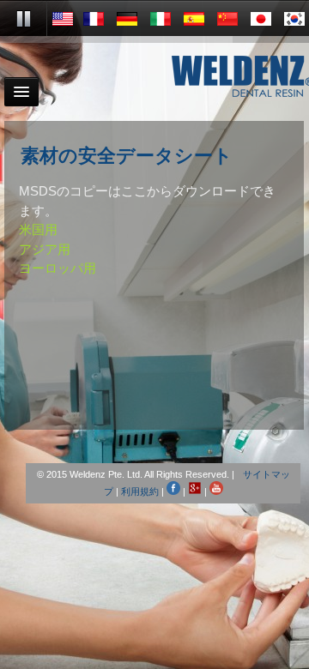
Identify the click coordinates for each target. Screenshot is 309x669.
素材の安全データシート (127, 157)
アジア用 (44, 249)
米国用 (38, 229)
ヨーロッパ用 (57, 268)
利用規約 (140, 491)
